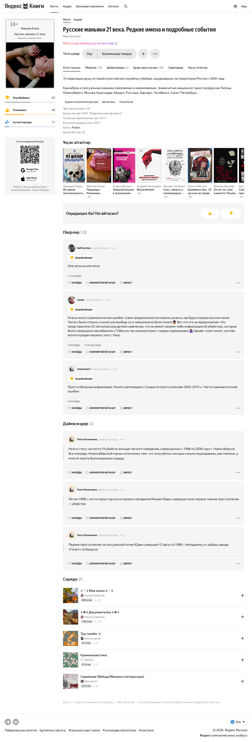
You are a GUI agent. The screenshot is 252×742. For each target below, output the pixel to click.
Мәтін (66, 19)
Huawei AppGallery (21, 190)
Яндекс (205, 735)
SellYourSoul (84, 248)
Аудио (67, 6)
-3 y (114, 248)
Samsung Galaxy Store (35, 186)
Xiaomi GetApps (40, 190)
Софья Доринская (124, 186)
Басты (54, 6)
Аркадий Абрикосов (76, 186)
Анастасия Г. (84, 369)
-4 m (122, 439)
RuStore (17, 186)
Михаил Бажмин (174, 186)
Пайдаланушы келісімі (21, 730)
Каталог (113, 6)
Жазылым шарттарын (84, 730)
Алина (80, 300)
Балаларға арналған (90, 6)
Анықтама (146, 730)
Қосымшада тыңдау (117, 54)
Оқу (90, 54)
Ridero (76, 127)
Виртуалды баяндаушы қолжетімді (88, 43)
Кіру (244, 6)
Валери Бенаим (224, 186)
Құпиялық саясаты (53, 730)
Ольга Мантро (197, 186)
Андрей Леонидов (149, 186)
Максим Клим (72, 36)
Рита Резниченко (87, 439)
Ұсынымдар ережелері (119, 730)
